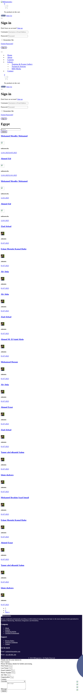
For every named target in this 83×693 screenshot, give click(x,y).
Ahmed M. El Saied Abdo (12, 339)
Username (4, 32)
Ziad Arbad (6, 226)
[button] (4, 4)
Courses (7, 630)
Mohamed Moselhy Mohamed (14, 136)
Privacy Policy (9, 641)
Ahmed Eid (6, 158)
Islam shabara (7, 475)
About (7, 628)
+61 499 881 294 (11, 655)
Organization (5, 677)
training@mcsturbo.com (12, 651)
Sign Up (9, 16)
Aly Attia (5, 271)
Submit (4, 132)
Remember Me (8, 40)
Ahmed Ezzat (7, 407)
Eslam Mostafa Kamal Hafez (13, 249)
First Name (5, 666)
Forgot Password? (7, 44)
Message (4, 689)
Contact (7, 644)
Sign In (3, 16)
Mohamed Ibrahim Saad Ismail (15, 497)
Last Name (5, 668)
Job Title (4, 675)
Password (4, 36)
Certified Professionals (12, 633)
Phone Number (6, 673)
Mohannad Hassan (9, 362)
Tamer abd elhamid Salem (12, 452)
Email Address (6, 670)
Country (3, 679)
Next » (7, 612)
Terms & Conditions (11, 642)
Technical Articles (10, 631)
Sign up (20, 28)
